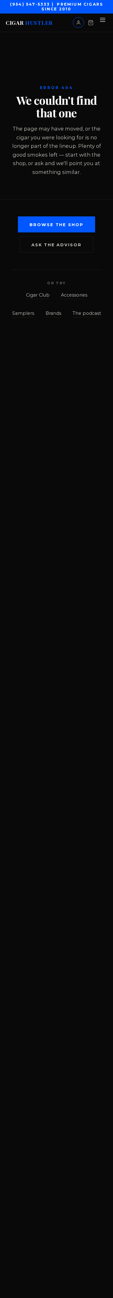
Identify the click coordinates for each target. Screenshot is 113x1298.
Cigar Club (38, 295)
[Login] (78, 22)
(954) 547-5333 (30, 4)
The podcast (87, 313)
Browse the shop (56, 224)
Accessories (74, 295)
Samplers (23, 313)
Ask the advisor (56, 244)
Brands (53, 313)
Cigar (29, 22)
